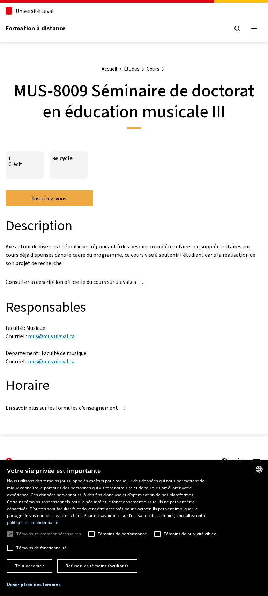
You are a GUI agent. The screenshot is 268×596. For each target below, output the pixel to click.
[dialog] (134, 528)
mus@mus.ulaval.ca (51, 336)
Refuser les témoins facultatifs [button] (97, 566)
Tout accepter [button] (29, 566)
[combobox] (259, 469)
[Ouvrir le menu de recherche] (237, 28)
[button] (34, 584)
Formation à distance (35, 28)
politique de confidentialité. (33, 522)
